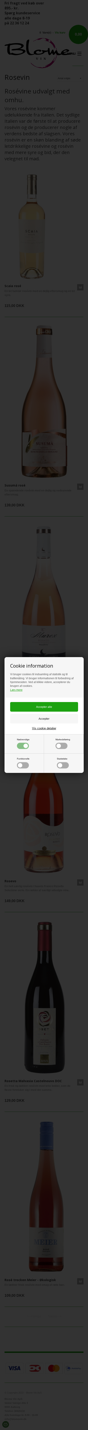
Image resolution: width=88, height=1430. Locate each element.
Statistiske (62, 758)
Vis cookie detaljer (44, 728)
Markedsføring (63, 739)
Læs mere (16, 690)
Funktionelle (23, 758)
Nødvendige (23, 739)
